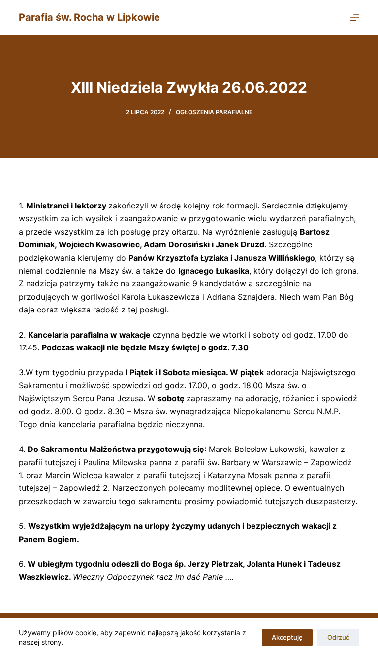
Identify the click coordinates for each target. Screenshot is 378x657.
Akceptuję (287, 637)
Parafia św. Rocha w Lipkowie (89, 17)
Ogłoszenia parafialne (214, 112)
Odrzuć (338, 637)
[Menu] (354, 17)
